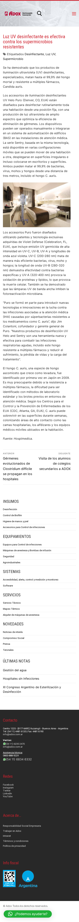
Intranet (7, 836)
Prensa (6, 644)
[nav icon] (74, 13)
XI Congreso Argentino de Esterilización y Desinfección (32, 689)
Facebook (8, 784)
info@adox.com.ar (13, 734)
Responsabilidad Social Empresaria (22, 825)
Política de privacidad (14, 846)
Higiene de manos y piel (15, 521)
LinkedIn (7, 793)
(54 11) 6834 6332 (19, 759)
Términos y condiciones (15, 841)
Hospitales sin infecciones (21, 678)
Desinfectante (34, 54)
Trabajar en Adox (12, 831)
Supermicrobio (13, 59)
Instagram (8, 787)
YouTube (7, 796)
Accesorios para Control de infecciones (24, 527)
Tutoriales (8, 650)
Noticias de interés (13, 632)
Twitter (6, 790)
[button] (28, 914)
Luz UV (50, 54)
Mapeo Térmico (11, 608)
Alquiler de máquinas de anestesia (21, 615)
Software (8, 585)
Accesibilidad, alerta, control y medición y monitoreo (30, 579)
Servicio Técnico (12, 602)
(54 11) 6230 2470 (15, 743)
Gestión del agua (14, 670)
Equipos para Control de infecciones (22, 544)
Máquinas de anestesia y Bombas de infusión (27, 550)
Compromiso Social (13, 638)
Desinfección (10, 509)
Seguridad (8, 556)
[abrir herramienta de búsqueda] (39, 13)
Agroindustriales (11, 562)
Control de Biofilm (12, 515)
